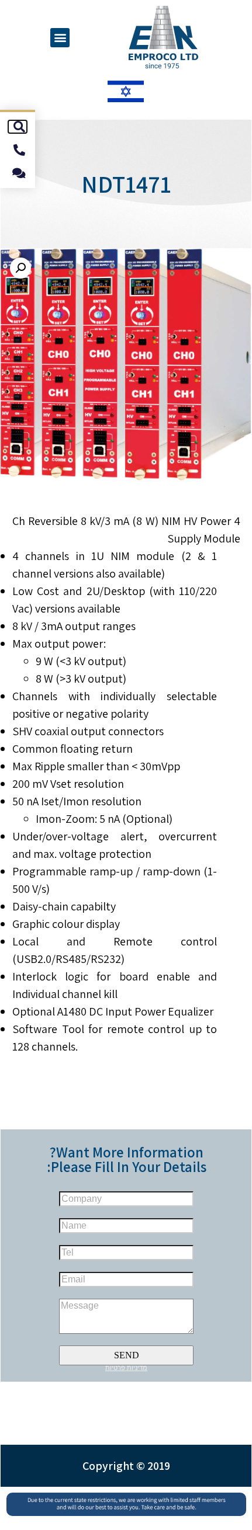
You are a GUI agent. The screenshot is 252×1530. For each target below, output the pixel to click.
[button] (60, 37)
